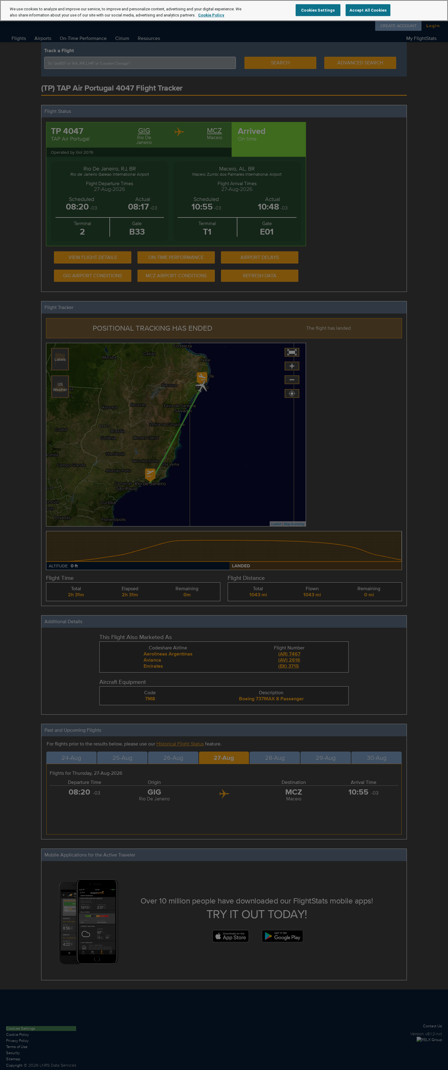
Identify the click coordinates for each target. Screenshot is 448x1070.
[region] (224, 10)
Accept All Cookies (368, 10)
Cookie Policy (211, 15)
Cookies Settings (318, 10)
